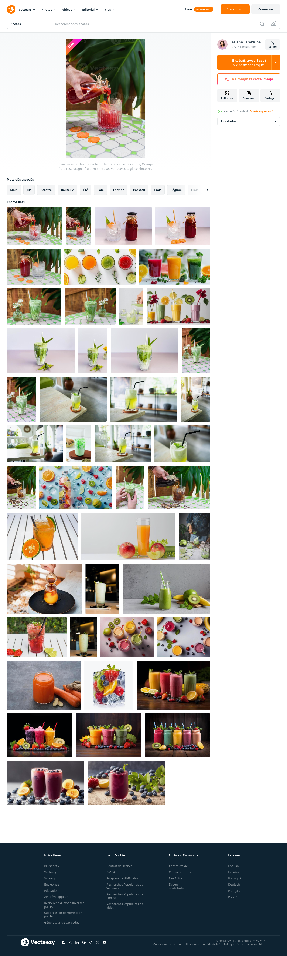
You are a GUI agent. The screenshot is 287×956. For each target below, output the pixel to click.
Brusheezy (51, 866)
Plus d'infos (228, 121)
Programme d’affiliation (123, 878)
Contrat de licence (119, 866)
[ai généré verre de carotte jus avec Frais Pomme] (128, 536)
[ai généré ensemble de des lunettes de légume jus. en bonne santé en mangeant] (100, 267)
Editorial (88, 9)
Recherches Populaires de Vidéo (124, 906)
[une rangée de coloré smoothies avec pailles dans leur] (178, 306)
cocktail (139, 190)
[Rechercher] (262, 23)
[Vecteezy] (11, 9)
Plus (108, 9)
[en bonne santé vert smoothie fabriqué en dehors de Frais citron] (102, 589)
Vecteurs (25, 9)
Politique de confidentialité (203, 944)
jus (29, 190)
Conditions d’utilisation (167, 944)
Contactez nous (180, 872)
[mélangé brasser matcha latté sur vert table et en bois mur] (90, 306)
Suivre (273, 47)
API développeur (56, 897)
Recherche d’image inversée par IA (64, 905)
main (13, 190)
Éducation (51, 891)
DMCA (110, 872)
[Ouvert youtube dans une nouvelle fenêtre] (104, 942)
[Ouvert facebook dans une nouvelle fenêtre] (63, 942)
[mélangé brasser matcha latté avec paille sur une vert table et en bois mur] (34, 306)
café (100, 190)
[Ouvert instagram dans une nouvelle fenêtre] (70, 942)
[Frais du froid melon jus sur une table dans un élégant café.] (73, 399)
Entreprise (51, 884)
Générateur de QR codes (61, 922)
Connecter (265, 9)
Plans (188, 9)
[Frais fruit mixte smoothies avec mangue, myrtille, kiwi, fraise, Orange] (173, 685)
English (233, 866)
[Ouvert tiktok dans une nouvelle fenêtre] (90, 942)
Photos (47, 9)
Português (235, 878)
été (85, 190)
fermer (118, 190)
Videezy (49, 878)
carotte (46, 190)
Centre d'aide (178, 866)
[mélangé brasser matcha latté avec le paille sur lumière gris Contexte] (92, 350)
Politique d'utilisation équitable (243, 944)
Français (234, 891)
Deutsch (234, 884)
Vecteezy (50, 872)
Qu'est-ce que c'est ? (261, 111)
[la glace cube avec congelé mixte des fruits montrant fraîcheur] (108, 685)
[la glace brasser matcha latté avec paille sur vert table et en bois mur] (196, 350)
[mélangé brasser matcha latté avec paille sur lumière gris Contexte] (144, 350)
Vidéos (67, 9)
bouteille (67, 190)
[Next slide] (204, 190)
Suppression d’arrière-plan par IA (63, 914)
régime (176, 190)
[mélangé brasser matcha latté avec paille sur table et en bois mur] (21, 399)
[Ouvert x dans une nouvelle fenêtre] (97, 942)
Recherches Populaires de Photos (124, 896)
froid (195, 190)
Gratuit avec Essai (249, 62)
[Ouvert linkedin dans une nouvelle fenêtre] (77, 942)
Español (233, 872)
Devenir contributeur (178, 886)
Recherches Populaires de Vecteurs (124, 886)
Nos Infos (175, 878)
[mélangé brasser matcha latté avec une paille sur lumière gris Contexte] (41, 350)
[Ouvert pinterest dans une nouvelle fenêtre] (84, 942)
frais (157, 190)
